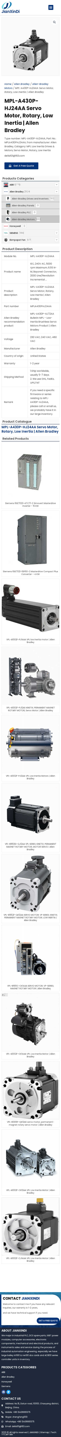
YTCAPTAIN (7, 1434)
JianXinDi (10, 11)
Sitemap (44, 1432)
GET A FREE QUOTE (48, 1320)
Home (7, 84)
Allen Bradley (22, 84)
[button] (50, 7)
